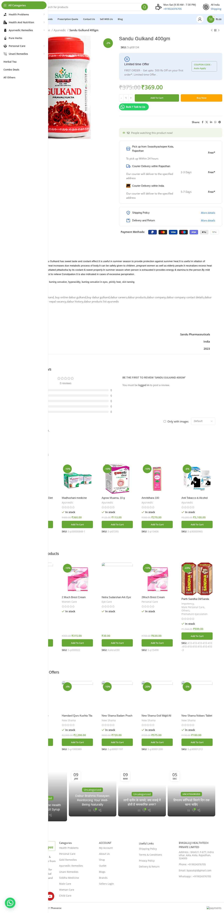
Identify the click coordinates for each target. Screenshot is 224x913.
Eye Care (107, 601)
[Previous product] (212, 30)
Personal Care (150, 601)
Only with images (177, 421)
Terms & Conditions (150, 854)
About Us (104, 853)
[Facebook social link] (202, 122)
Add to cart (156, 97)
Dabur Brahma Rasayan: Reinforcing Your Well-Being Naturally (92, 800)
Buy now (201, 97)
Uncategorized (191, 794)
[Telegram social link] (219, 122)
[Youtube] (50, 896)
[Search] (144, 7)
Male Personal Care (192, 607)
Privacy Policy (147, 860)
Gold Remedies (68, 859)
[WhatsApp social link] (215, 122)
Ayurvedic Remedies (71, 865)
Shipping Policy (148, 848)
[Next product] (218, 30)
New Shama (69, 720)
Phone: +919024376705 (192, 864)
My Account (106, 847)
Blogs (102, 871)
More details (208, 212)
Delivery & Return (149, 866)
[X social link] (206, 122)
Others (185, 610)
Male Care (65, 883)
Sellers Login (106, 883)
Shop (102, 859)
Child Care (65, 895)
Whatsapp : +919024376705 (195, 876)
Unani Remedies (68, 871)
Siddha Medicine (69, 877)
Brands (103, 877)
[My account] (199, 19)
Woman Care (66, 889)
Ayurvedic (60, 30)
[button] (77, 524)
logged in (143, 385)
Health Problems (69, 847)
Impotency (187, 603)
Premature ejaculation (194, 614)
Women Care (69, 601)
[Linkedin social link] (211, 122)
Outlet (102, 865)
